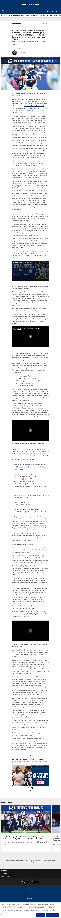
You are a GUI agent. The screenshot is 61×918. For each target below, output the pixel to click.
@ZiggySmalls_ (26, 464)
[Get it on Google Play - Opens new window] (35, 882)
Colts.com (40, 860)
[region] (30, 910)
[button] (30, 271)
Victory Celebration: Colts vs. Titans (27, 759)
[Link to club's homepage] (3, 11)
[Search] (56, 11)
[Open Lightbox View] (30, 779)
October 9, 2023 (40, 486)
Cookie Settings (4, 914)
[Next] (37, 788)
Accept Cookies (40, 915)
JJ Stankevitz (21, 51)
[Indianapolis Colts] (30, 888)
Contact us (30, 900)
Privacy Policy (30, 896)
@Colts (16, 464)
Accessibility (30, 898)
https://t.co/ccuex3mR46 (29, 509)
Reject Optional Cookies (52, 915)
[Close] (58, 904)
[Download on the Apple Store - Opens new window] (25, 882)
